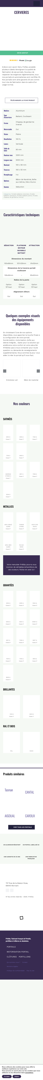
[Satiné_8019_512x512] (21, 444)
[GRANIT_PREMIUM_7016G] (21, 647)
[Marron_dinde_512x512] (8, 463)
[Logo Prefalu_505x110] (12, 2)
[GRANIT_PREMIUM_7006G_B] (21, 629)
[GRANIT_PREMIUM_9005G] (8, 666)
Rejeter (17, 1076)
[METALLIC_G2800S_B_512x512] (8, 534)
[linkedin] (11, 890)
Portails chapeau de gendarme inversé (21, 196)
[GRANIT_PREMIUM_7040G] (8, 647)
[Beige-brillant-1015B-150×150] (11, 696)
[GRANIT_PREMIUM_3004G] (8, 592)
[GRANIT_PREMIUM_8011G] (8, 629)
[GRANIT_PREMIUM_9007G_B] (35, 629)
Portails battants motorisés (20, 194)
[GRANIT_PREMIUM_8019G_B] (35, 647)
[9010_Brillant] (8, 426)
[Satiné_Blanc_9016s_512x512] (21, 426)
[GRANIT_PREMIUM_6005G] (35, 610)
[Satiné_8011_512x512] (21, 463)
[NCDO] (31, 733)
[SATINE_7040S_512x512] (35, 426)
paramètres (29, 1072)
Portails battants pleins (24, 195)
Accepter (7, 1076)
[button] (20, 60)
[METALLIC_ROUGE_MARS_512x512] (21, 534)
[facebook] (7, 890)
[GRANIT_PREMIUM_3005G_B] (21, 592)
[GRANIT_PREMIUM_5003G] (8, 610)
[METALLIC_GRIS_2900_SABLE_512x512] (8, 513)
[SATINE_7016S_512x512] (8, 444)
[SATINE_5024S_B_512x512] (8, 483)
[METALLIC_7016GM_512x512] (21, 513)
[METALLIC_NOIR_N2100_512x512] (35, 513)
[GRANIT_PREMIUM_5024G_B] (35, 592)
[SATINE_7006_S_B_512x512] (35, 463)
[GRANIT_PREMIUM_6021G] (21, 610)
